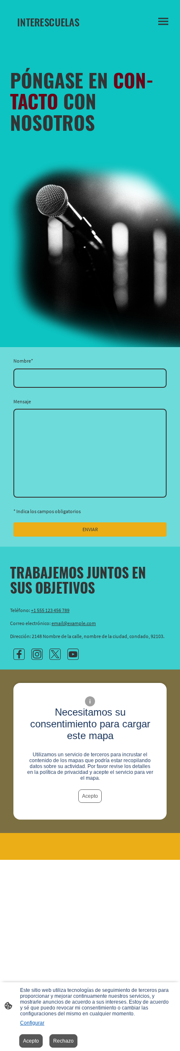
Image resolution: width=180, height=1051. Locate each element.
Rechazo (63, 1041)
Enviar (90, 529)
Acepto (90, 796)
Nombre (23, 361)
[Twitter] (55, 654)
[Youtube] (73, 654)
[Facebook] (19, 654)
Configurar (32, 1023)
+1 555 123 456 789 (50, 610)
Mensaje (22, 401)
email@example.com (73, 623)
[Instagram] (37, 654)
